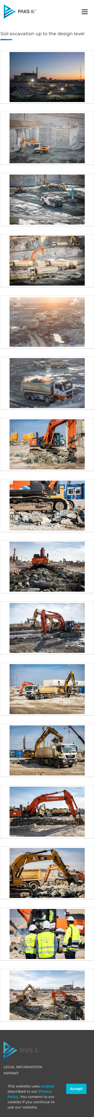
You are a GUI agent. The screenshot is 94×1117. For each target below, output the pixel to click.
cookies (47, 1086)
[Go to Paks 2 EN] (28, 11)
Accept (76, 1088)
